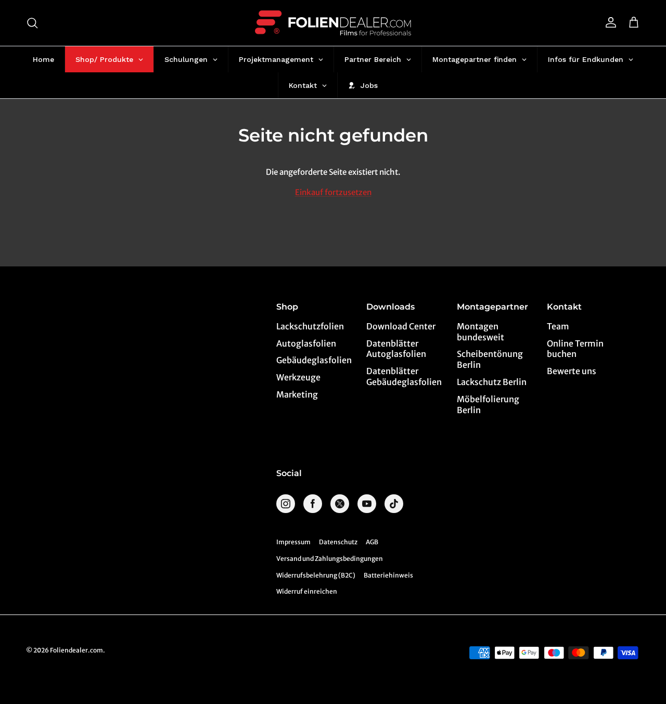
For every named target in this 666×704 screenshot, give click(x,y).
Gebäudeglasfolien (314, 360)
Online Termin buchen (575, 349)
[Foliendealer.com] (333, 22)
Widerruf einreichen (306, 591)
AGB (372, 542)
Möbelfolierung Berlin (488, 404)
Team (558, 326)
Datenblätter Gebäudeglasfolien (404, 376)
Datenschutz (338, 542)
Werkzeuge (298, 377)
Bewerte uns (571, 371)
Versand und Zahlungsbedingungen (329, 558)
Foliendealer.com (76, 650)
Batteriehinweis (388, 575)
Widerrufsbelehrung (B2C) (315, 575)
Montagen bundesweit (480, 331)
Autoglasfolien (306, 343)
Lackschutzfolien (310, 326)
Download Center (401, 326)
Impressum (293, 542)
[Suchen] (32, 23)
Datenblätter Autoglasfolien (396, 349)
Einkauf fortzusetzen (333, 192)
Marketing (297, 394)
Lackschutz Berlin (492, 382)
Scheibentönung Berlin (490, 359)
